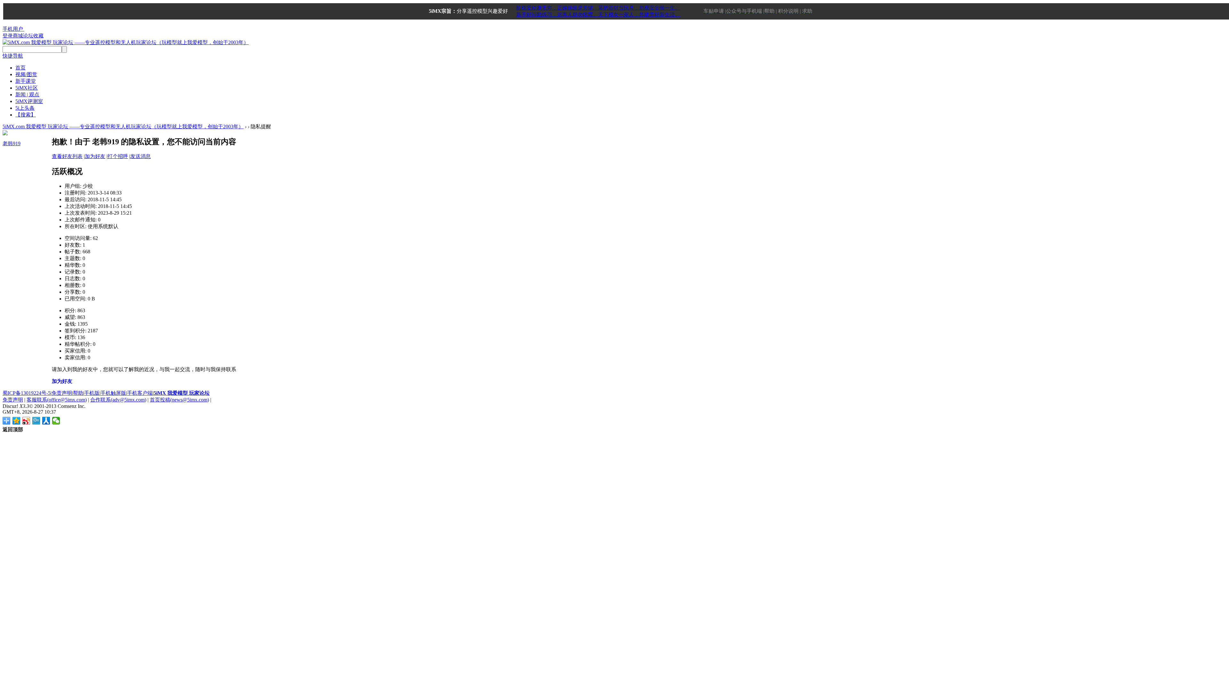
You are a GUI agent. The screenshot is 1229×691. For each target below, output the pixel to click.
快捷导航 (13, 56)
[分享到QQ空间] (16, 421)
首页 (20, 67)
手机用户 (13, 29)
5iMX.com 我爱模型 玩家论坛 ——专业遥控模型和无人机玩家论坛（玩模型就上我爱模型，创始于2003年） (123, 126)
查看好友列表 (67, 156)
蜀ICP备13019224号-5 (27, 393)
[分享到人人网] (46, 421)
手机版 (92, 393)
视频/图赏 (26, 74)
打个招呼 (118, 156)
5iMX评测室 (29, 101)
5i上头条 (25, 108)
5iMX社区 (26, 88)
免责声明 (62, 393)
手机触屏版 (113, 393)
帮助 (78, 393)
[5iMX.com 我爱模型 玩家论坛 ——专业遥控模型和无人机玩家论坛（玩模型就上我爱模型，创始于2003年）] (126, 42)
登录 (8, 35)
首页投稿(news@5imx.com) (179, 399)
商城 (18, 35)
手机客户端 (140, 393)
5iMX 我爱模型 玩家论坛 (182, 393)
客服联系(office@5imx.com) (57, 399)
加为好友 (95, 156)
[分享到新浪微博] (26, 421)
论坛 (28, 35)
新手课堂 (25, 81)
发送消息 (140, 156)
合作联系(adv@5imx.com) (118, 399)
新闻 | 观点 (27, 94)
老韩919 (11, 143)
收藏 (38, 35)
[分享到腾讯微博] (36, 421)
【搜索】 (25, 114)
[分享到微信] (56, 421)
